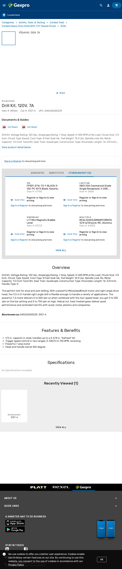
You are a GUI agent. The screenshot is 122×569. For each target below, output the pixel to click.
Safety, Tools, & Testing (32, 22)
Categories (8, 22)
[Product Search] (101, 5)
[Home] (19, 5)
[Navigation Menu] (4, 5)
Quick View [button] (19, 200)
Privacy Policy (16, 564)
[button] (8, 38)
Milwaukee (8, 101)
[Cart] (116, 5)
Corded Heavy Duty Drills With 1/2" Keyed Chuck (29, 26)
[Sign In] (108, 5)
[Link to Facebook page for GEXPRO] (33, 549)
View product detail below (16, 147)
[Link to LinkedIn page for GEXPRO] (14, 549)
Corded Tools (57, 22)
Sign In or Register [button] (19, 205)
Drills (63, 26)
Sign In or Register (13, 161)
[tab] (37, 173)
